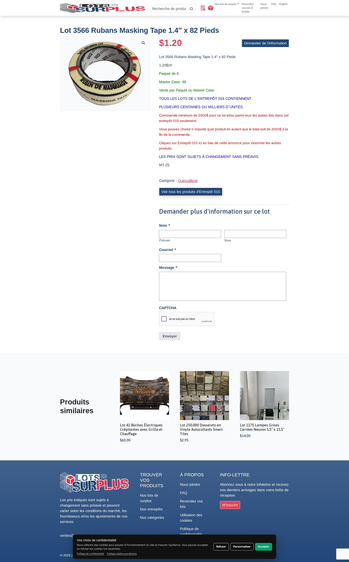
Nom (227, 240)
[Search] (173, 8)
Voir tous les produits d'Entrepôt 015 (190, 192)
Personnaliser (242, 546)
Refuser (221, 546)
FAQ (273, 4)
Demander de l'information (265, 43)
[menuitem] (283, 4)
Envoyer (170, 336)
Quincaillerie (188, 181)
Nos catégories (152, 518)
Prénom (164, 240)
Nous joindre (264, 6)
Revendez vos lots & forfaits (247, 8)
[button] (143, 43)
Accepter (263, 546)
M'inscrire (230, 505)
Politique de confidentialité (90, 553)
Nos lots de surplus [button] (226, 4)
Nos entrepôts (151, 509)
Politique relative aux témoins (122, 553)
